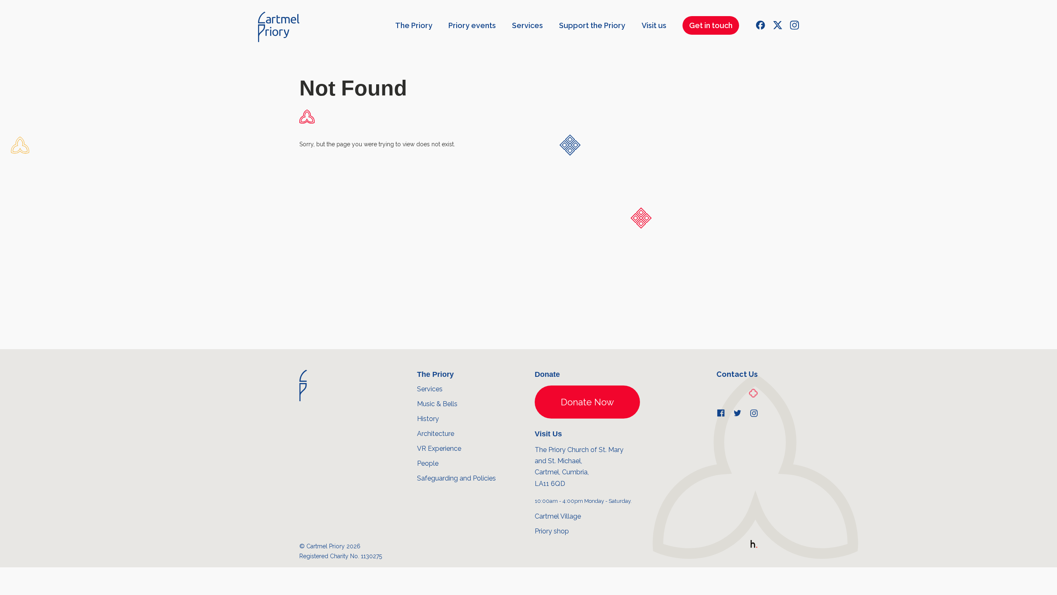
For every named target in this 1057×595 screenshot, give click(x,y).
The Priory (413, 25)
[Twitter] (777, 25)
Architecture (435, 434)
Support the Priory (592, 25)
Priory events (472, 25)
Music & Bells (437, 404)
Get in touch (710, 25)
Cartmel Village (558, 516)
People (427, 463)
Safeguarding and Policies (456, 478)
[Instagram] (794, 25)
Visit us (654, 25)
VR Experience (439, 448)
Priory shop (552, 531)
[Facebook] (760, 25)
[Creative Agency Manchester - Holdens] (754, 546)
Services (527, 25)
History (428, 419)
